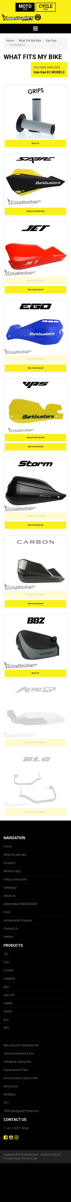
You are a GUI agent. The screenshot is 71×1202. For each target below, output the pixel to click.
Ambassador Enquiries (18, 920)
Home (10, 40)
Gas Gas (51, 40)
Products (9, 863)
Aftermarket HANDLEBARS (21, 904)
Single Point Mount (35, 211)
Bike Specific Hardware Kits (21, 1045)
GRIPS (8, 1011)
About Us (9, 895)
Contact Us (11, 928)
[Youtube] (11, 1137)
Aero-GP (9, 995)
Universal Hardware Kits (19, 1053)
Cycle (46, 7)
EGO (6, 962)
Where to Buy (12, 871)
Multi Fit (35, 143)
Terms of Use (29, 1158)
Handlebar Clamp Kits (17, 1061)
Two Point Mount (36, 290)
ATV (6, 1102)
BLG (6, 1019)
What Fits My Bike (30, 40)
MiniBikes (9, 1094)
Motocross (11, 1086)
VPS (6, 1028)
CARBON (9, 978)
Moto (25, 7)
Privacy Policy (12, 1158)
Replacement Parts (16, 1070)
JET (6, 954)
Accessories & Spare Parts (21, 1078)
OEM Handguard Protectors (21, 1111)
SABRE (8, 1003)
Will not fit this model (35, 742)
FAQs (7, 912)
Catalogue (10, 887)
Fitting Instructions (15, 879)
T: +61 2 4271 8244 (16, 1128)
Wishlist (8, 937)
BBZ (6, 987)
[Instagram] (16, 1137)
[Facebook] (5, 1137)
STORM (8, 970)
